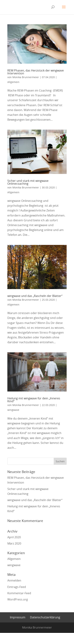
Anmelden (14, 580)
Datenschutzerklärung (45, 617)
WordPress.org (17, 599)
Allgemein (13, 82)
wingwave (13, 410)
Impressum (17, 617)
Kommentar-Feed (19, 593)
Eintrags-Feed (16, 587)
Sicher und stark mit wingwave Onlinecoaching (27, 182)
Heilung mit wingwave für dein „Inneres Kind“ (33, 399)
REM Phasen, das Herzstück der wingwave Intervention (35, 71)
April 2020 (14, 537)
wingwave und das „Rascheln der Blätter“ (35, 296)
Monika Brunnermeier (25, 77)
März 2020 (14, 543)
